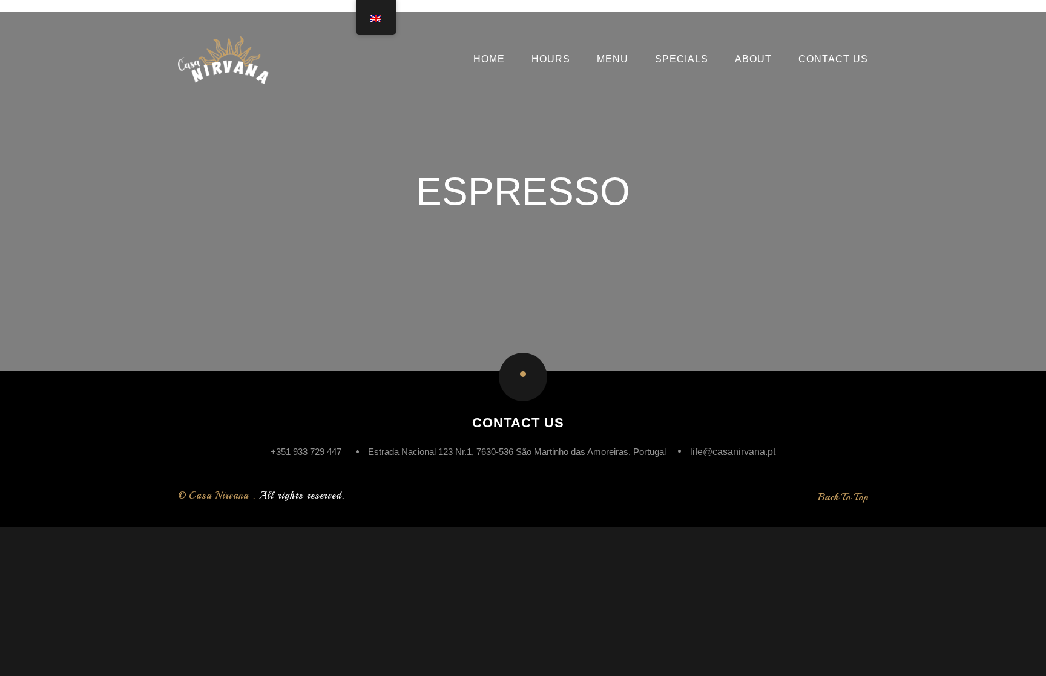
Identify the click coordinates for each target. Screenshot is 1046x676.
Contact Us (833, 59)
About (753, 59)
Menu (612, 59)
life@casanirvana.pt (732, 452)
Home (489, 59)
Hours (550, 59)
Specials (681, 59)
